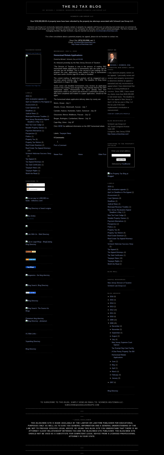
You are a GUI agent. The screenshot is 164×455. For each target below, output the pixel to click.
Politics (28, 136)
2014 (111, 303)
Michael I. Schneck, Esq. (120, 65)
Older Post (102, 154)
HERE (60, 126)
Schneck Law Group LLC (33, 53)
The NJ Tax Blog (82, 6)
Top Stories (30, 218)
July (113, 339)
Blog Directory (31, 349)
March (114, 371)
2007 (111, 382)
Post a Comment (60, 145)
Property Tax (30, 139)
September (116, 333)
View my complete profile (119, 113)
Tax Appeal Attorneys (33, 162)
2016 (111, 296)
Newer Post (58, 154)
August (114, 336)
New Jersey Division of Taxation (119, 283)
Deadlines (29, 111)
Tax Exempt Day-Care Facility (123, 348)
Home (80, 154)
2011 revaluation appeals (35, 99)
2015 (111, 300)
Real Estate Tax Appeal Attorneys (38, 148)
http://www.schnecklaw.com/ (82, 44)
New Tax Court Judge (34, 125)
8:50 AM (80, 59)
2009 (111, 320)
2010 (27, 96)
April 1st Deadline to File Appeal (37, 102)
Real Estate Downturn (34, 145)
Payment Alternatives (34, 131)
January (115, 378)
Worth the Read (31, 173)
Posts (31, 185)
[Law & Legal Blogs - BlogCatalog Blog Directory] (39, 244)
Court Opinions (31, 108)
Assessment (30, 105)
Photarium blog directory (35, 318)
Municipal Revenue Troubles (36, 116)
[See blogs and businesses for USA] (31, 252)
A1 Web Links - (31, 334)
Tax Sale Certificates (33, 165)
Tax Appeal (30, 159)
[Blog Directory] (32, 301)
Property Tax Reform (33, 142)
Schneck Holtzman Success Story (38, 153)
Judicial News (31, 113)
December (115, 326)
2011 (111, 313)
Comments (33, 189)
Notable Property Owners (35, 128)
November (115, 329)
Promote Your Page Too (33, 85)
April (113, 368)
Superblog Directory (33, 341)
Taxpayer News (31, 168)
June (113, 361)
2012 (111, 310)
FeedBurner (126, 164)
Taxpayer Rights (32, 171)
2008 (111, 323)
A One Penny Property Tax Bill (123, 351)
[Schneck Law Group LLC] (33, 83)
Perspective (30, 133)
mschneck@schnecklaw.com (107, 31)
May (113, 365)
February (115, 375)
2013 (111, 306)
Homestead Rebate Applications (68, 55)
